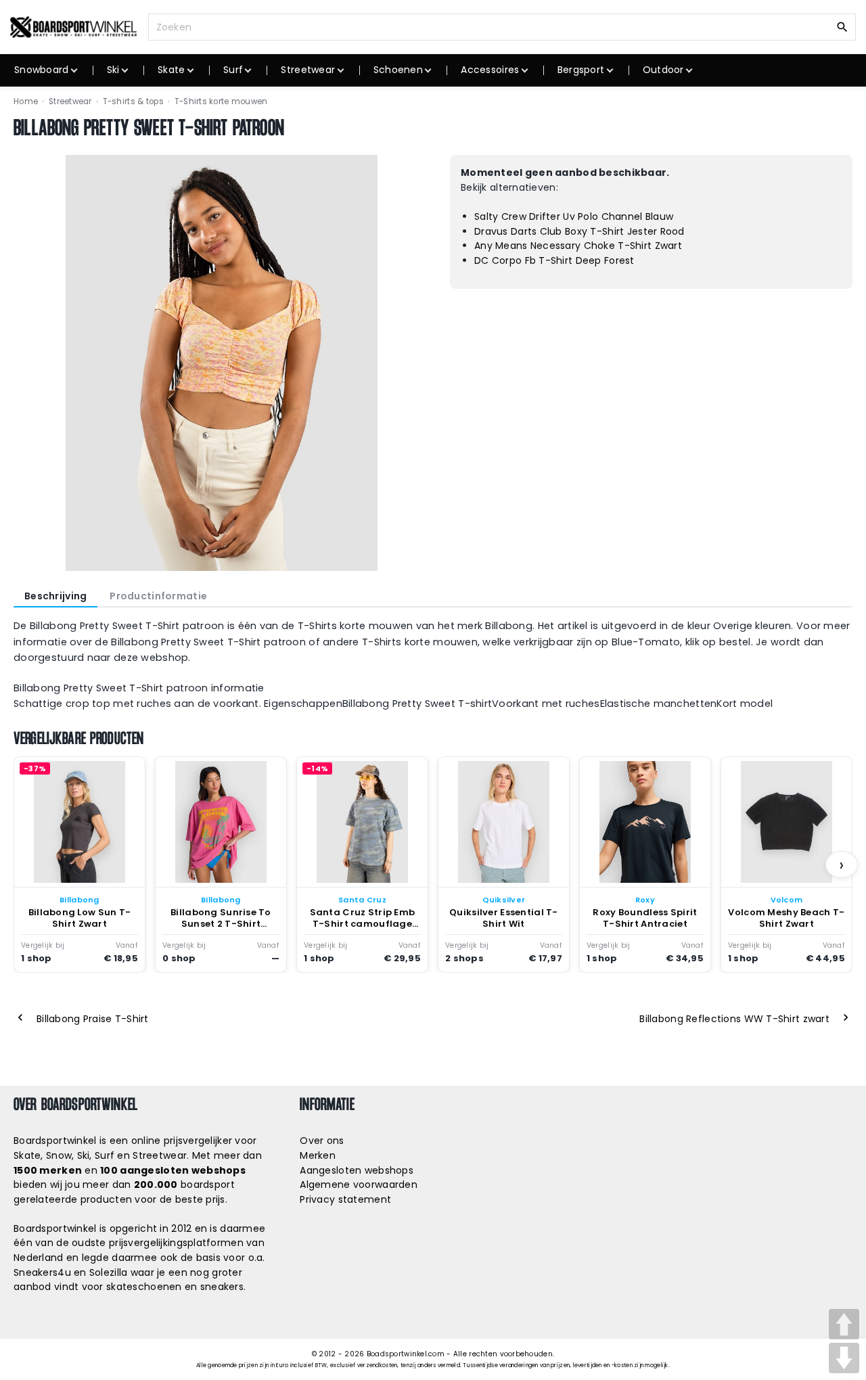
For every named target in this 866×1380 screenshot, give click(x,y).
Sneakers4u (42, 1272)
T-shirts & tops (133, 101)
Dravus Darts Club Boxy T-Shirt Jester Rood (579, 231)
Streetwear (70, 101)
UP (844, 1324)
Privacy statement (345, 1199)
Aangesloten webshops (356, 1170)
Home (26, 101)
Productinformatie (158, 596)
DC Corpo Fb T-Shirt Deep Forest (554, 260)
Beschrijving (55, 596)
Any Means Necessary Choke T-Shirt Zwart (578, 245)
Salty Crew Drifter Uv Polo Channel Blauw (573, 216)
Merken (318, 1155)
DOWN (844, 1358)
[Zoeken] (842, 26)
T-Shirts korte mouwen (221, 101)
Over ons (322, 1140)
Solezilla (108, 1272)
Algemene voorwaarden (358, 1184)
